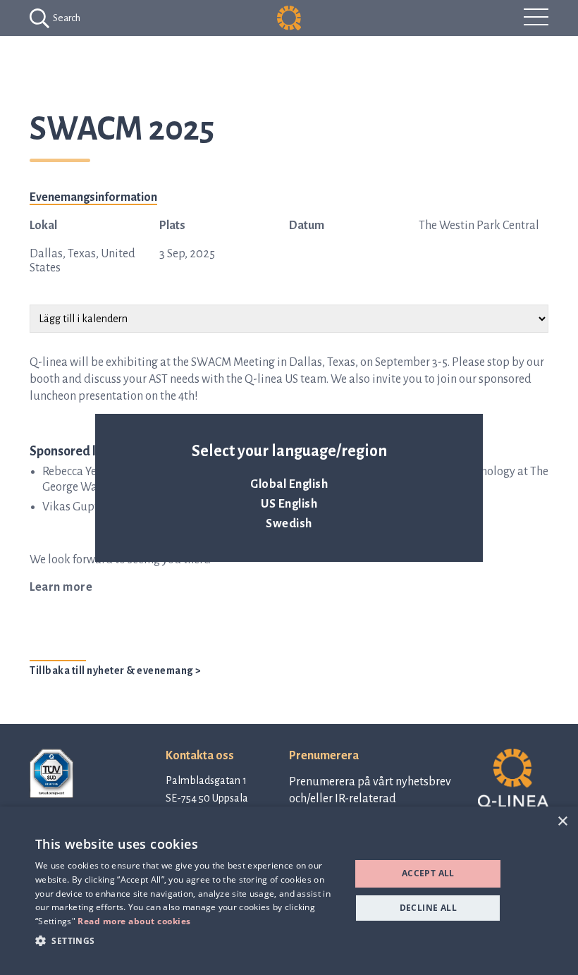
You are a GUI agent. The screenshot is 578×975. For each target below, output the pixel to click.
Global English (289, 484)
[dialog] (289, 891)
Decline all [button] (428, 908)
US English (289, 504)
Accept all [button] (428, 873)
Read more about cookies (134, 921)
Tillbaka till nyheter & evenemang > (116, 670)
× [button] (562, 821)
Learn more (61, 587)
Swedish (289, 523)
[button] (188, 940)
